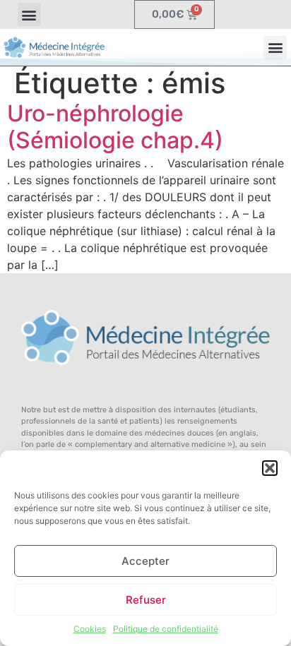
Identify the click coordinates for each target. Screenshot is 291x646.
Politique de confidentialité (165, 628)
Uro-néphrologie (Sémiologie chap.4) (115, 127)
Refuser (146, 599)
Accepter (145, 561)
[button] (270, 468)
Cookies (89, 628)
